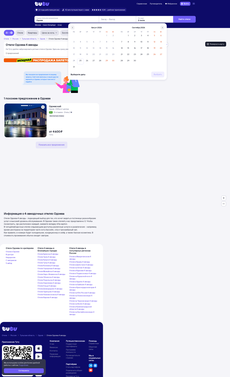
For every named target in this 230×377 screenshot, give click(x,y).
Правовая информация (55, 355)
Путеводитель (156, 4)
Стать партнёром (73, 367)
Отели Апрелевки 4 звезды (49, 283)
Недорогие (10, 257)
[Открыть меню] (194, 3)
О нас (52, 344)
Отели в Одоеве (12, 251)
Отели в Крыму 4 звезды (79, 262)
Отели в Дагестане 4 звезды (81, 265)
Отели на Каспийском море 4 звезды (81, 313)
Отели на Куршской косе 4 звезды (80, 277)
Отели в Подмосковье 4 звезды (82, 273)
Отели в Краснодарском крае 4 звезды (82, 288)
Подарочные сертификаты (71, 345)
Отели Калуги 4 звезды (47, 260)
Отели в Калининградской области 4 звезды (80, 308)
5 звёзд (9, 263)
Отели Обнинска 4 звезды (49, 277)
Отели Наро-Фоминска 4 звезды (51, 274)
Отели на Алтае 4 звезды (79, 267)
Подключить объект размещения (74, 371)
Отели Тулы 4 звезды (46, 263)
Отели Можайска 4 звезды (49, 271)
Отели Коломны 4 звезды (48, 265)
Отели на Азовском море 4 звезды (80, 296)
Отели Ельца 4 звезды (47, 286)
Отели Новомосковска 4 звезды (51, 294)
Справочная (142, 4)
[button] (38, 348)
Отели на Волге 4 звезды (79, 304)
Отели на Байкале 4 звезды (80, 284)
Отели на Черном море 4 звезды (83, 301)
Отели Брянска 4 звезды (48, 254)
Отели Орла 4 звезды (46, 257)
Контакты (54, 351)
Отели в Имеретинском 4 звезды (80, 257)
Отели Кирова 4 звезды (47, 297)
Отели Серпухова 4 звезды (49, 268)
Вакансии (54, 347)
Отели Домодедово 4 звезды (50, 289)
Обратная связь (93, 348)
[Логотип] (42, 4)
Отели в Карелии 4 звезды (80, 270)
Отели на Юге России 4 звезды (82, 293)
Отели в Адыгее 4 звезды (79, 281)
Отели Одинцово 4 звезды (49, 291)
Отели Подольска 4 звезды (49, 280)
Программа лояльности (71, 351)
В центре (10, 254)
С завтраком (11, 260)
